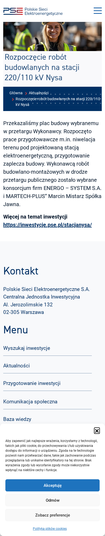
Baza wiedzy (17, 419)
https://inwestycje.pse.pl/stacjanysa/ (47, 225)
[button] (97, 430)
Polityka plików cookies (50, 529)
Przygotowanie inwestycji (32, 383)
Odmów (53, 500)
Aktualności (16, 366)
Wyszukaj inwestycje (26, 348)
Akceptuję (53, 485)
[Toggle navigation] (97, 11)
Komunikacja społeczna (30, 401)
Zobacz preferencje (52, 515)
